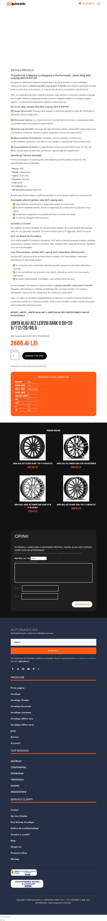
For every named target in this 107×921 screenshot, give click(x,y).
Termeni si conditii (20, 834)
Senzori (15, 737)
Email (18, 596)
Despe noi (16, 846)
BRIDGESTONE (18, 792)
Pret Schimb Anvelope (22, 822)
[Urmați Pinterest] (34, 669)
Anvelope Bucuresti (21, 706)
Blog (13, 840)
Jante (22, 312)
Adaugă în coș (34, 356)
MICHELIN (16, 761)
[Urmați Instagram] (23, 669)
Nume (18, 588)
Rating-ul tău (23, 558)
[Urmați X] (38, 668)
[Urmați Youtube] (28, 669)
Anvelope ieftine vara (22, 718)
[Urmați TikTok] (18, 669)
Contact (15, 810)
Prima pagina (17, 688)
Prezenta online (19, 853)
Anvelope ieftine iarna (22, 724)
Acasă (14, 312)
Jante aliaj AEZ (37, 312)
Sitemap (15, 859)
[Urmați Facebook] (13, 669)
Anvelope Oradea (20, 700)
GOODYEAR (17, 773)
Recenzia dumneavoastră (26, 561)
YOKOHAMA (17, 779)
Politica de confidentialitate (25, 828)
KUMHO (15, 785)
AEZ (44, 366)
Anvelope (16, 694)
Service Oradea (19, 816)
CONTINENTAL (18, 767)
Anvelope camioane (21, 712)
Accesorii (15, 743)
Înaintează (82, 604)
